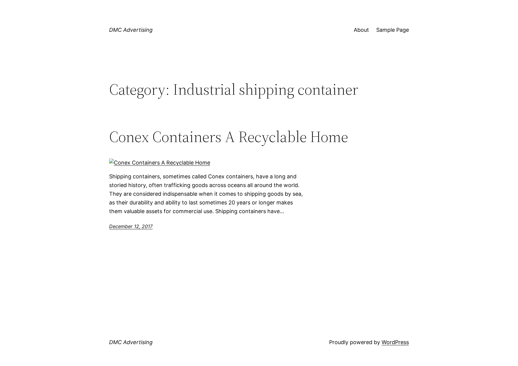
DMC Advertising (131, 30)
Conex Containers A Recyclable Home (228, 137)
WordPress (395, 342)
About (361, 30)
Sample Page (392, 30)
